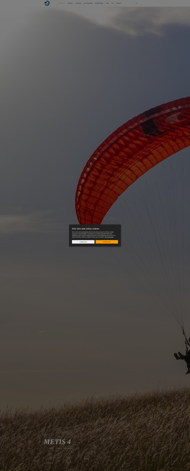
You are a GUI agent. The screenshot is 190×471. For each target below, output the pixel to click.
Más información (109, 237)
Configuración (83, 242)
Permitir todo (106, 242)
